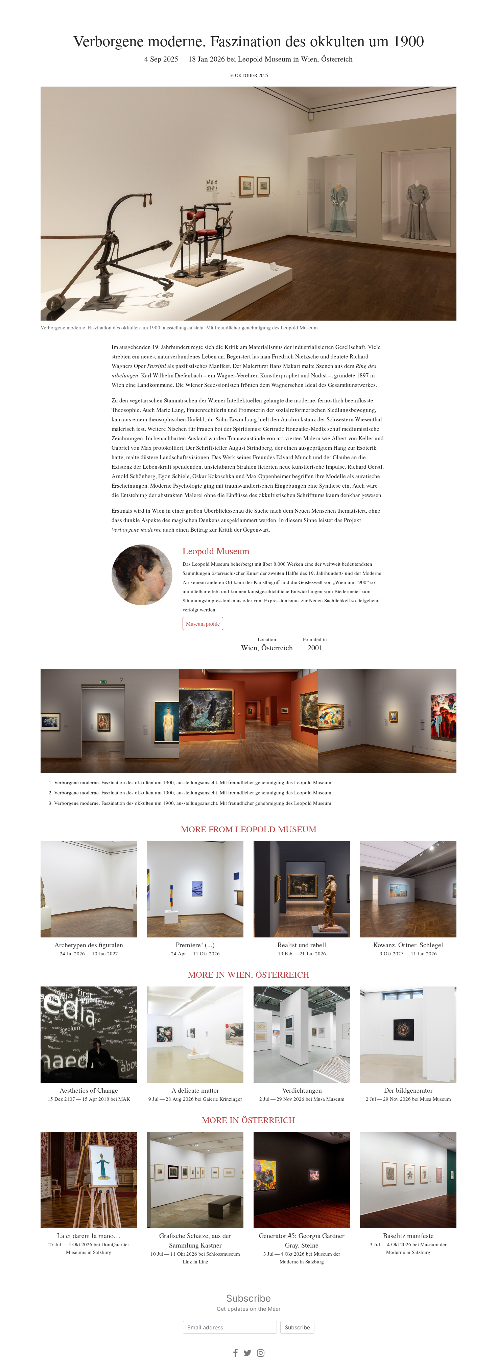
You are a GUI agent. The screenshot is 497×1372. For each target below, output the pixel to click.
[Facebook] (235, 1353)
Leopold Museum (216, 550)
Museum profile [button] (203, 623)
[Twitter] (247, 1353)
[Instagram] (260, 1353)
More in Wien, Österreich (248, 974)
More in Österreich (248, 1119)
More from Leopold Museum (248, 829)
